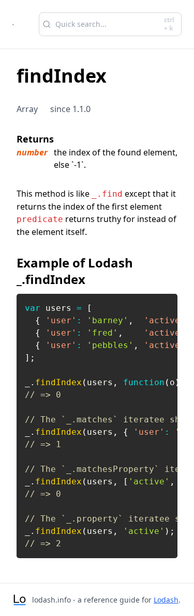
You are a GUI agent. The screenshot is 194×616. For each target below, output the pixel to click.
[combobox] (110, 24)
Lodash (166, 600)
